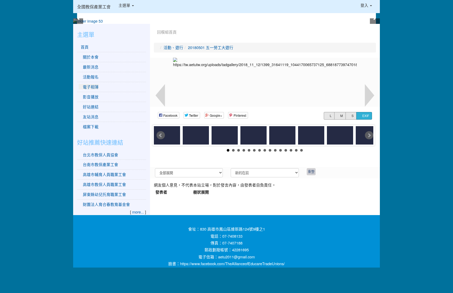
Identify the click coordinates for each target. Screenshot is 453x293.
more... (138, 212)
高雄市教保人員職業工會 (104, 184)
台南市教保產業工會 (100, 164)
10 (275, 150)
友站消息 (90, 116)
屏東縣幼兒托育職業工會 (104, 194)
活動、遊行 (173, 47)
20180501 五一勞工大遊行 (210, 47)
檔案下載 (90, 126)
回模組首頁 (167, 32)
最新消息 (90, 67)
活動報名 (90, 76)
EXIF (365, 116)
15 (301, 150)
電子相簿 (90, 86)
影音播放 (90, 96)
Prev (161, 135)
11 (280, 150)
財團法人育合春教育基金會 (106, 204)
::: (155, 26)
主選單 (124, 5)
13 (291, 150)
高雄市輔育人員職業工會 (104, 174)
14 (296, 150)
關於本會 (90, 57)
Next (369, 135)
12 (285, 150)
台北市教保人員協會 (100, 154)
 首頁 (84, 47)
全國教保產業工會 (94, 6)
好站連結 (90, 106)
